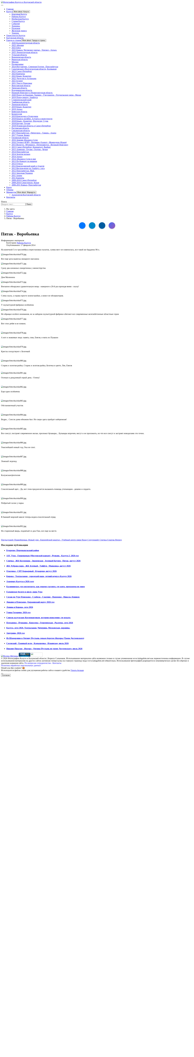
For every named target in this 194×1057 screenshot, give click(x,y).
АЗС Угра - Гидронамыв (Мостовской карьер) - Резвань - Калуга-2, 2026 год (42, 556)
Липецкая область (20, 104)
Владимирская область (22, 90)
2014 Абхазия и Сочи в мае (24, 159)
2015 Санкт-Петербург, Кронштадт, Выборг (31, 147)
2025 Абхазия (18, 45)
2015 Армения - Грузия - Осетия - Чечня (30, 149)
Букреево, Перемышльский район (22, 550)
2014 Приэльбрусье (20, 152)
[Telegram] (92, 225)
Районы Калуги (19, 16)
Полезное (16, 28)
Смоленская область (21, 130)
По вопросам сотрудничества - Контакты (42, 663)
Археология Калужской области (26, 195)
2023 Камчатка (18, 74)
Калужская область (14, 38)
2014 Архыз (17, 156)
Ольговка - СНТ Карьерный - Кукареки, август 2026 (31, 571)
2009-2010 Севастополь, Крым (25, 182)
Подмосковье (17, 64)
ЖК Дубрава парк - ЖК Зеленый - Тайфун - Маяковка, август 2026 (38, 566)
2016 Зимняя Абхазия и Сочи (25, 140)
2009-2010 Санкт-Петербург (24, 180)
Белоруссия (17, 114)
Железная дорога (19, 31)
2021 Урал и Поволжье (22, 83)
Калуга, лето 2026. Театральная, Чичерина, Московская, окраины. (38, 628)
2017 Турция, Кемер (21, 135)
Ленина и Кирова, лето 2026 (19, 607)
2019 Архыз (17, 109)
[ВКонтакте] (82, 225)
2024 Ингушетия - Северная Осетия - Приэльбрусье (35, 66)
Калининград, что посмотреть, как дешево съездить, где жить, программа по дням (45, 586)
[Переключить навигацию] (2, 5)
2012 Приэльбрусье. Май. (23, 171)
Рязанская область (20, 59)
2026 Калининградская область (26, 43)
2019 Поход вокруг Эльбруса (25, 97)
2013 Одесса (17, 164)
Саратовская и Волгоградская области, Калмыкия (34, 69)
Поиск (4, 202)
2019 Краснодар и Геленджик (25, 116)
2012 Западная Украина (22, 173)
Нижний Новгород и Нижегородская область (32, 93)
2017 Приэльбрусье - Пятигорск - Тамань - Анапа (34, 133)
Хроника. (16, 26)
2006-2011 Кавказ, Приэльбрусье (26, 185)
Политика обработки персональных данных (21, 665)
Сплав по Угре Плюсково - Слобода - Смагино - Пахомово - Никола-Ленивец (42, 597)
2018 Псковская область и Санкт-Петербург (31, 126)
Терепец (15, 33)
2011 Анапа (17, 175)
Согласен (6, 675)
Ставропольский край (21, 100)
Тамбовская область (21, 102)
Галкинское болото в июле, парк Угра (24, 592)
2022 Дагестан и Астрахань (24, 78)
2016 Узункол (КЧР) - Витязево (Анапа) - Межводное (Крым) (39, 142)
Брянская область (19, 111)
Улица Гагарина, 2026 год (18, 612)
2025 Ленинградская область (24, 52)
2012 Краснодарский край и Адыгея (28, 166)
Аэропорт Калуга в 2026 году (20, 581)
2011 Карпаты (18, 178)
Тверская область (19, 88)
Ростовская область (20, 128)
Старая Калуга (18, 21)
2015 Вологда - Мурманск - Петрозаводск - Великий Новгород (40, 145)
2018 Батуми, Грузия (21, 123)
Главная (9, 9)
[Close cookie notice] (2, 673)
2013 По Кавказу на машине (24, 161)
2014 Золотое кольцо (21, 154)
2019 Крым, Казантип (21, 107)
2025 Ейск (16, 48)
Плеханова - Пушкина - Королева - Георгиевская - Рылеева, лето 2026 (39, 623)
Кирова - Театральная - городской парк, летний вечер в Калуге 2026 (39, 576)
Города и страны (13, 40)
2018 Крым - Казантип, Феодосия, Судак (30, 121)
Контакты (10, 197)
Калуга (9, 11)
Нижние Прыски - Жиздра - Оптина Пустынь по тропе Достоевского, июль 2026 (44, 649)
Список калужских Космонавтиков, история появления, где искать (38, 617)
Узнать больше (77, 670)
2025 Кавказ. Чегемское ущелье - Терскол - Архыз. (34, 50)
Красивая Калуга (19, 14)
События (16, 23)
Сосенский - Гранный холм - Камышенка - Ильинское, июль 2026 (37, 643)
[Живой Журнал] (102, 225)
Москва (15, 62)
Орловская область (20, 137)
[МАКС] (112, 225)
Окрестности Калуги (15, 35)
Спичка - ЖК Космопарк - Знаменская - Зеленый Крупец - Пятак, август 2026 (43, 561)
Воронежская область (21, 57)
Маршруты (11, 192)
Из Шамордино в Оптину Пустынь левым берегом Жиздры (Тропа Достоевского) (45, 638)
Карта (9, 187)
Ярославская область (21, 85)
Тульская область (19, 55)
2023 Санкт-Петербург (22, 71)
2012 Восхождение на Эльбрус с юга (28, 168)
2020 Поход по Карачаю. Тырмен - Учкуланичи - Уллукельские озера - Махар (46, 95)
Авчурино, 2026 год (15, 633)
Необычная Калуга (20, 19)
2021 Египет (17, 81)
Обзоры (9, 190)
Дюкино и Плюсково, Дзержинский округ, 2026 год (30, 602)
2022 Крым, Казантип (21, 76)
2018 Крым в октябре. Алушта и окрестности (32, 119)
